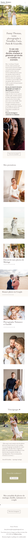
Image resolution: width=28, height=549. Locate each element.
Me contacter (14, 474)
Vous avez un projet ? (14, 154)
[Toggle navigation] (25, 2)
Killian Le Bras (18, 530)
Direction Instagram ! (14, 508)
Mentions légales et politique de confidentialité (14, 533)
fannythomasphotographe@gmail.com (14, 526)
